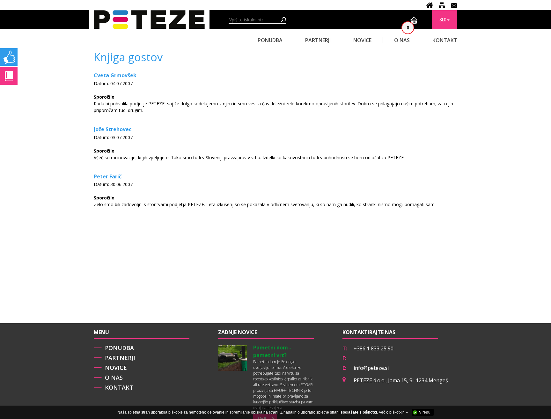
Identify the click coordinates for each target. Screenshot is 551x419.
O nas (114, 377)
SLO (442, 19)
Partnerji (120, 358)
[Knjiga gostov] (9, 71)
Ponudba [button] (270, 40)
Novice (362, 40)
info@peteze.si (371, 367)
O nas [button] (402, 40)
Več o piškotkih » (393, 412)
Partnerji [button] (318, 40)
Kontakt (444, 40)
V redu (424, 412)
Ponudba (119, 348)
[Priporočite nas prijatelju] (9, 52)
